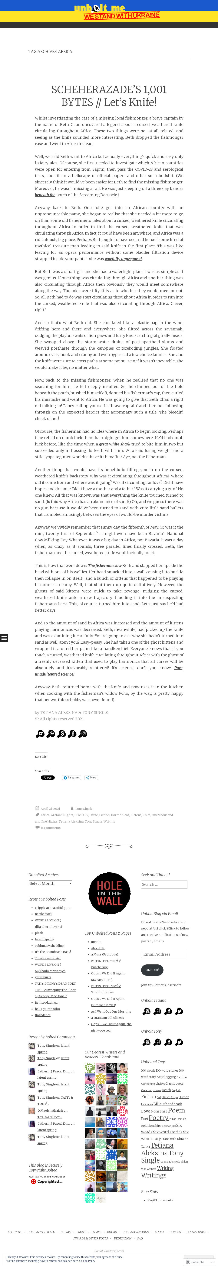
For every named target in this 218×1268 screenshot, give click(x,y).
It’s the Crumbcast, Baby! (53, 952)
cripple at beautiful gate (52, 908)
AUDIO (159, 1232)
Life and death (171, 1104)
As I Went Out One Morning (111, 1011)
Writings (153, 1175)
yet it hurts (43, 977)
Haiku (166, 1097)
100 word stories (167, 1070)
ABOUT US (14, 1232)
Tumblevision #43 (48, 958)
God (159, 1097)
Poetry (159, 1118)
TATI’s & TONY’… (49, 1117)
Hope (174, 1097)
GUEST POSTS (196, 1232)
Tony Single (84, 809)
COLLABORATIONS (136, 1232)
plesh (39, 933)
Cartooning (148, 1083)
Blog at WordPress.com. (109, 1251)
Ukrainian (182, 1161)
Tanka (145, 1146)
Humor (184, 1097)
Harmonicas (120, 815)
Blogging (169, 1077)
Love (145, 1111)
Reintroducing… (47, 1002)
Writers (151, 1168)
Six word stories (167, 1132)
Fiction (104, 815)
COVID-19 (81, 815)
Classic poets (174, 1083)
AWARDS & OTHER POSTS (90, 1238)
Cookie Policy (87, 1260)
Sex (174, 1125)
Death (166, 1090)
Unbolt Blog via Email (159, 913)
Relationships (151, 1126)
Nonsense (159, 1111)
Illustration (147, 1104)
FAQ (140, 1238)
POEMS (65, 1232)
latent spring (44, 939)
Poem (176, 1110)
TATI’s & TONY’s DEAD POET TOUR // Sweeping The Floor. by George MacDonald (55, 990)
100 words (148, 1070)
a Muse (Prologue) (104, 954)
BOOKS (112, 1232)
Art (159, 1077)
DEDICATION (122, 1238)
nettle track (43, 914)
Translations (168, 1161)
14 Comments (51, 828)
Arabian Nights (62, 815)
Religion (166, 1125)
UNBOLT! (152, 970)
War (143, 1168)
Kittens (136, 815)
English (176, 1090)
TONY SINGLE (95, 712)
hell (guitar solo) (47, 1009)
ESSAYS (96, 1232)
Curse (93, 815)
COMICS (175, 1232)
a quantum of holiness (107, 1018)
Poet (144, 1119)
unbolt (96, 942)
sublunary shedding (49, 946)
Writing (109, 821)
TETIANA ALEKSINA (58, 712)
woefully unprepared (123, 258)
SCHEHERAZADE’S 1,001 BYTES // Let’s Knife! (109, 95)
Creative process (151, 1090)
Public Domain (177, 1119)
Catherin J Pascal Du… (53, 1071)
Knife (147, 815)
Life (157, 1103)
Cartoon (182, 1077)
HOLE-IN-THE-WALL (41, 1232)
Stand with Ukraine (175, 1139)
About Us (98, 948)
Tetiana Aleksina (71, 821)
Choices (160, 1083)
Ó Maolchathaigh (50, 1110)
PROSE (80, 1232)
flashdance (43, 1015)
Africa (45, 815)
